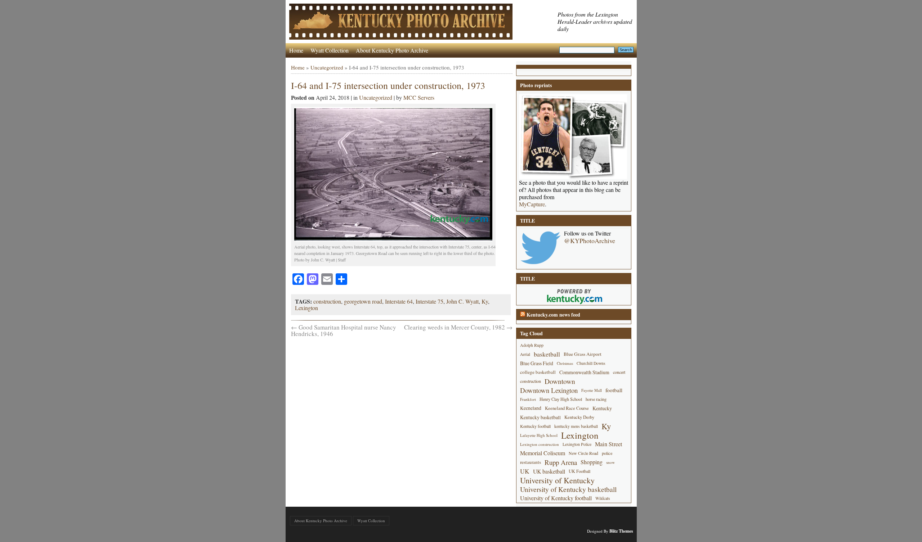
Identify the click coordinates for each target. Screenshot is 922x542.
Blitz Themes (621, 531)
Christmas (565, 363)
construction (327, 301)
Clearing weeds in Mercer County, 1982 (458, 327)
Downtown (560, 381)
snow (610, 462)
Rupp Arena (561, 462)
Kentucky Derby (579, 417)
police (607, 453)
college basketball (538, 372)
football (613, 390)
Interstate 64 (399, 301)
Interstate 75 (429, 301)
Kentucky (602, 408)
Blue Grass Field (536, 363)
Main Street (608, 444)
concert (619, 372)
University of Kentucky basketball (568, 489)
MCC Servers (418, 97)
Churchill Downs (591, 363)
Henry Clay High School (561, 399)
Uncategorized (326, 67)
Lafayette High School (539, 435)
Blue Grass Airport (582, 354)
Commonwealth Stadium (584, 372)
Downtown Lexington (549, 390)
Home (296, 50)
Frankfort (528, 399)
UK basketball (549, 471)
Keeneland (530, 408)
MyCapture (532, 204)
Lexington (306, 308)
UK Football (579, 471)
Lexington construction (539, 444)
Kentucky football (535, 426)
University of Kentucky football (556, 498)
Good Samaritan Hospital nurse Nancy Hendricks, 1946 (343, 330)
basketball (547, 354)
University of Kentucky (557, 480)
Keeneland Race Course (567, 408)
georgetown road (363, 301)
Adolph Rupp (531, 345)
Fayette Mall (591, 390)
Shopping (592, 462)
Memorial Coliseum (542, 453)
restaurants (530, 462)
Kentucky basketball (540, 417)
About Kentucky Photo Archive (392, 50)
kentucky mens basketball (576, 426)
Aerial (525, 354)
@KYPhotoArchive (589, 240)
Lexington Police (577, 444)
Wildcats (602, 498)
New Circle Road (583, 453)
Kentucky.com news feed (553, 314)
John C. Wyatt (462, 301)
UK (524, 471)
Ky (485, 301)
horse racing (596, 399)
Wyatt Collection (329, 50)
